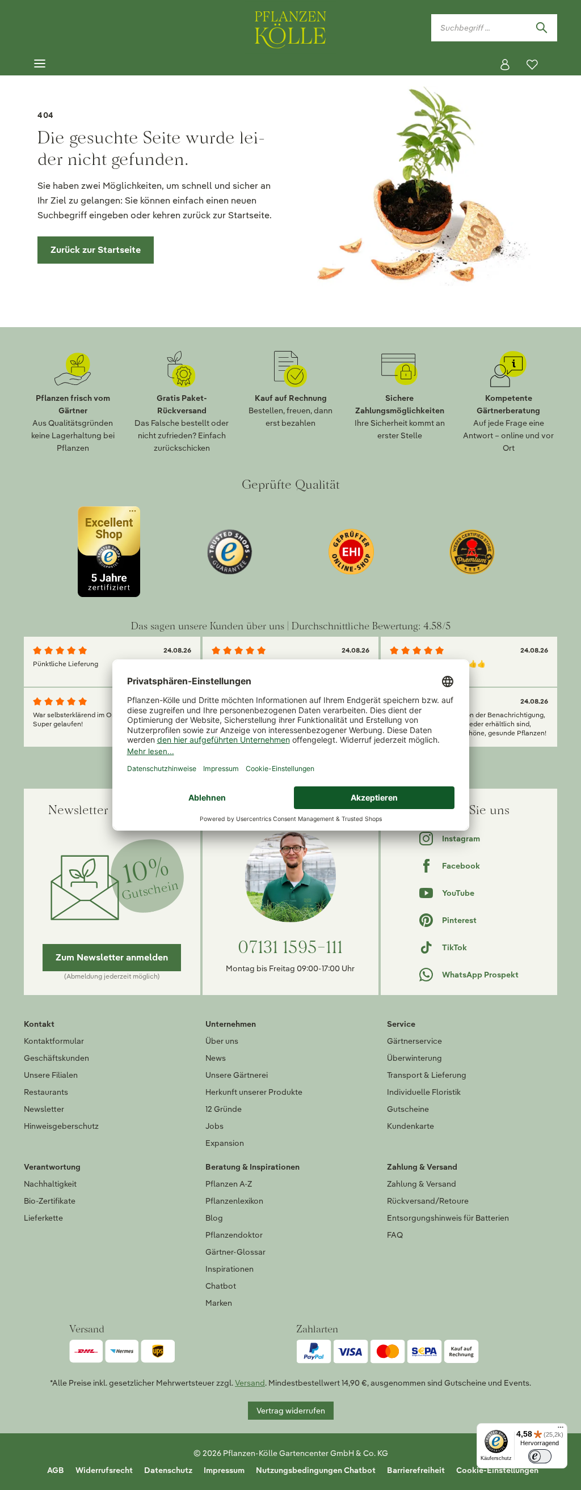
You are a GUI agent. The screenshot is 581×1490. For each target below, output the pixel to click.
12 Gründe (223, 1109)
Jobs (214, 1126)
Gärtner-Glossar (235, 1252)
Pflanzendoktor (234, 1235)
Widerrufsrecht (104, 1470)
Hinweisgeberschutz (61, 1126)
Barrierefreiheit (416, 1470)
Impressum (224, 1470)
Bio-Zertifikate (49, 1201)
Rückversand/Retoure (428, 1201)
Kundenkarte (410, 1126)
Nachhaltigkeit (50, 1184)
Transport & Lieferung (426, 1075)
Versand (250, 1383)
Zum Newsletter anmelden (112, 957)
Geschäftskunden (56, 1058)
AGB (55, 1470)
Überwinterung (414, 1058)
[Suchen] (541, 27)
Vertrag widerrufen (290, 1411)
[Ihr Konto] (505, 64)
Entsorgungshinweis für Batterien (448, 1218)
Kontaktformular (54, 1041)
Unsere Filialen (51, 1075)
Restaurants (46, 1092)
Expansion (224, 1143)
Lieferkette (43, 1218)
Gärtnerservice (414, 1041)
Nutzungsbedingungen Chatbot (316, 1470)
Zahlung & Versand (421, 1184)
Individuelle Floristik (424, 1092)
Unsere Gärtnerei (236, 1075)
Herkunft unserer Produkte (253, 1092)
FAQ (395, 1235)
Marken (218, 1303)
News (215, 1058)
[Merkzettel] (532, 64)
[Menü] (40, 64)
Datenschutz (168, 1470)
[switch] (539, 1456)
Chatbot (220, 1286)
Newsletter (44, 1109)
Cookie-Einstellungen (497, 1470)
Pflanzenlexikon (234, 1201)
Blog (214, 1218)
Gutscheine (408, 1109)
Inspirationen (229, 1269)
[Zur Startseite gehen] (290, 27)
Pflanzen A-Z (228, 1184)
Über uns (221, 1041)
